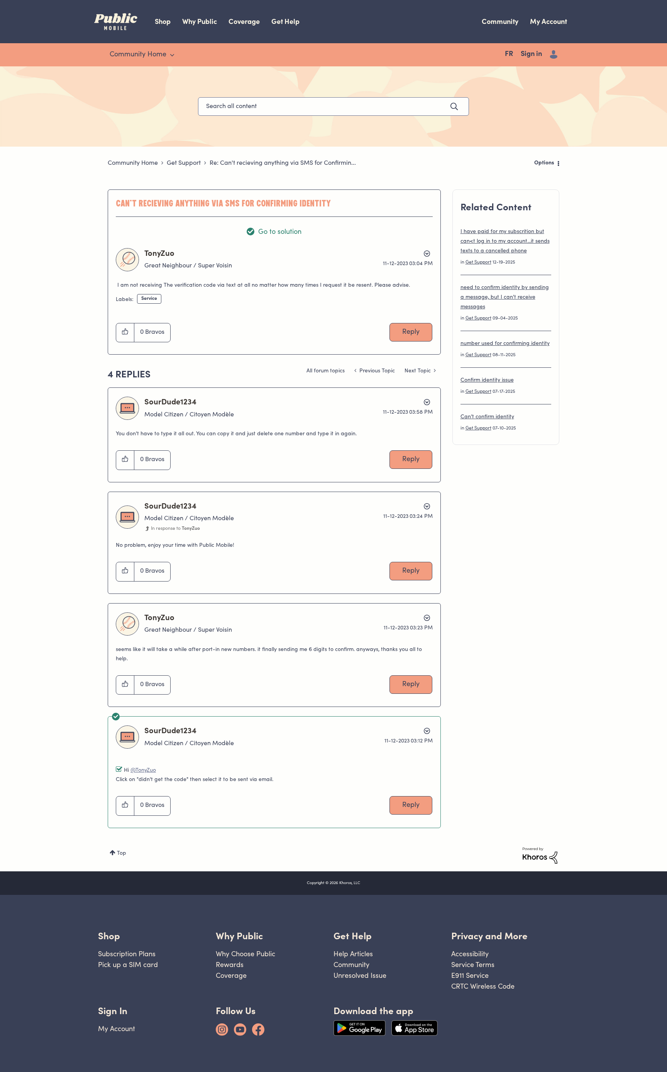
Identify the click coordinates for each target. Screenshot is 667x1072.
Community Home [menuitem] (138, 54)
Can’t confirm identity (487, 417)
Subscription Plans (127, 953)
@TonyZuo (143, 770)
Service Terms (472, 964)
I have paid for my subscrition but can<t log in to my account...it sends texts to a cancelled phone (505, 241)
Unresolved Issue (360, 975)
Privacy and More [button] (489, 936)
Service (149, 298)
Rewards (230, 964)
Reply (411, 332)
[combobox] (333, 106)
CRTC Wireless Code (483, 986)
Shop (163, 21)
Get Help (285, 21)
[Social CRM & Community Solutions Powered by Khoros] (540, 855)
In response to (175, 528)
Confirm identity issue (487, 380)
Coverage (244, 21)
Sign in (531, 54)
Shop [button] (109, 936)
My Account (548, 21)
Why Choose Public (245, 953)
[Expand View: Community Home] (172, 55)
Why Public (199, 21)
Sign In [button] (112, 1011)
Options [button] (544, 163)
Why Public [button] (239, 936)
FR (509, 54)
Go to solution (279, 232)
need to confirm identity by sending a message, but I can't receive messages (504, 297)
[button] (125, 332)
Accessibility (470, 953)
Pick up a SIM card (128, 964)
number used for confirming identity (505, 344)
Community (500, 21)
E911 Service (470, 975)
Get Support (184, 163)
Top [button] (121, 853)
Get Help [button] (353, 936)
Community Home (133, 163)
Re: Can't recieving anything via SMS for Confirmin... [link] (283, 163)
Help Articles (353, 953)
